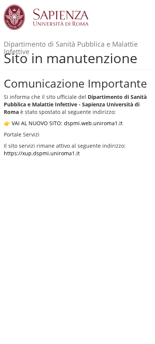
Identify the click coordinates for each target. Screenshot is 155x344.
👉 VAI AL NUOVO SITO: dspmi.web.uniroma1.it (63, 123)
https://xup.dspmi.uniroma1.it (42, 153)
